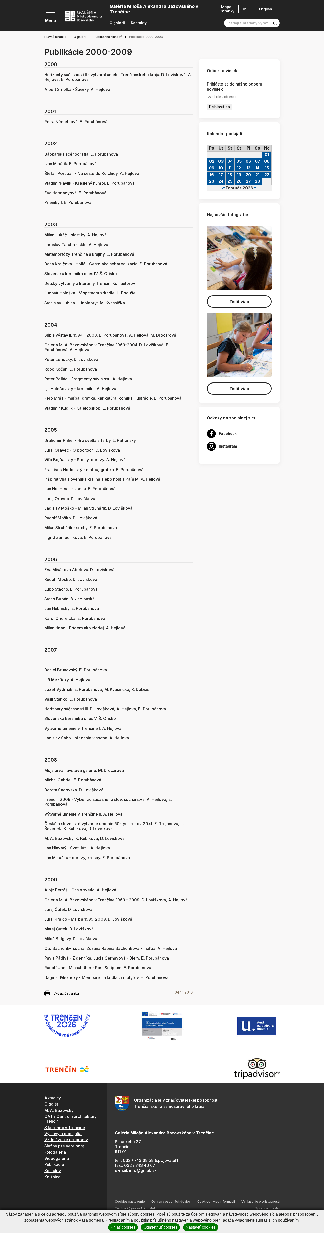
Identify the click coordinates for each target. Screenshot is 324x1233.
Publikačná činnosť (108, 37)
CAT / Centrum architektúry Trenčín (70, 1119)
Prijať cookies (123, 1227)
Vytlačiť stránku (66, 993)
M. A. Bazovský (59, 1110)
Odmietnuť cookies (160, 1227)
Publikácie (54, 1164)
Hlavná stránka (55, 37)
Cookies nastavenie (130, 1201)
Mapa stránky (227, 9)
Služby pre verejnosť (64, 1146)
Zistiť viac (239, 301)
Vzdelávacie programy (66, 1139)
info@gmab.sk (143, 1170)
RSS (246, 9)
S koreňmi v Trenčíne (64, 1127)
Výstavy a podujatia (63, 1133)
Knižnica (52, 1176)
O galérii (117, 23)
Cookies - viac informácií (216, 1201)
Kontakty (139, 23)
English (265, 9)
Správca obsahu (267, 1208)
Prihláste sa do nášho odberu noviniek (234, 86)
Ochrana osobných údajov (171, 1201)
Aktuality (52, 1097)
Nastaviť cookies (201, 1227)
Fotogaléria (55, 1152)
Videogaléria (56, 1158)
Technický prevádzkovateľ (135, 1208)
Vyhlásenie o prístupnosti (260, 1201)
